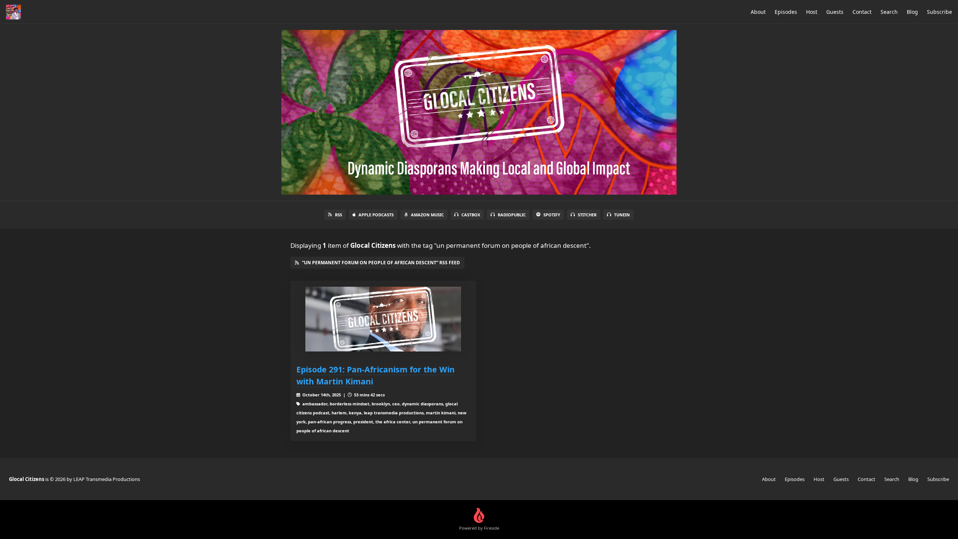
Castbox (470, 214)
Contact (862, 11)
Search (889, 11)
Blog (912, 11)
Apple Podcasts (376, 214)
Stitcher (587, 214)
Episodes (786, 11)
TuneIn (622, 214)
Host (811, 11)
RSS (338, 214)
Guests (834, 11)
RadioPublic (512, 214)
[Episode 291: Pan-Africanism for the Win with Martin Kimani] (383, 319)
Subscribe (939, 11)
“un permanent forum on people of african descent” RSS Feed (381, 262)
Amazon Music (427, 214)
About (758, 11)
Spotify (551, 214)
